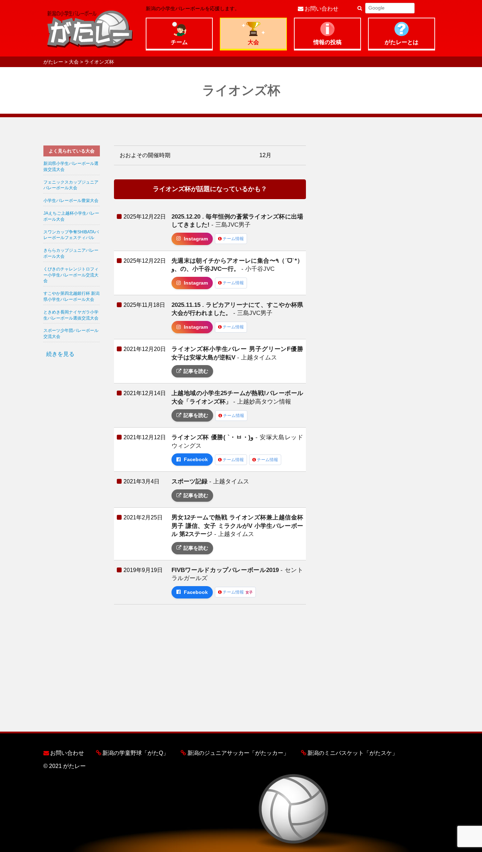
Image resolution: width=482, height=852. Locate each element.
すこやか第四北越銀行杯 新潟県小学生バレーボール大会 (71, 296)
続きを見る (60, 354)
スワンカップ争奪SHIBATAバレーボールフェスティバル (71, 235)
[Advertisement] (71, 474)
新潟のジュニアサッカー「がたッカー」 (238, 753)
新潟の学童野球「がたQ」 (135, 753)
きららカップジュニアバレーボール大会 (70, 253)
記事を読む (195, 371)
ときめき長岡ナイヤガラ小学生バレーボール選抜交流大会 (70, 315)
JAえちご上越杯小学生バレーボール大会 (71, 216)
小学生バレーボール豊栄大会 (70, 200)
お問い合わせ (321, 9)
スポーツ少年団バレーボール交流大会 (70, 333)
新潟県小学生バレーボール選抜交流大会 (70, 166)
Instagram (196, 239)
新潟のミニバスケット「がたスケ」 (352, 753)
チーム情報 (233, 238)
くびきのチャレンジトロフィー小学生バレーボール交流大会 (70, 275)
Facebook (196, 459)
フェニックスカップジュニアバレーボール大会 (70, 185)
